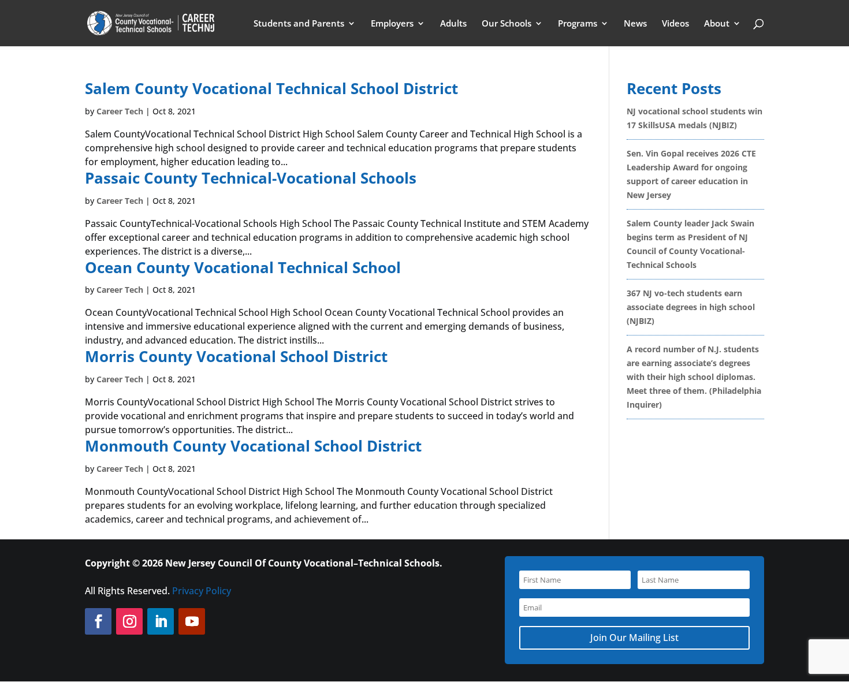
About (716, 24)
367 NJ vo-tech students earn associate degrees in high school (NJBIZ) (691, 307)
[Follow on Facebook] (98, 621)
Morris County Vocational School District (236, 356)
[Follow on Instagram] (129, 621)
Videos (675, 24)
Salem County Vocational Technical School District (271, 88)
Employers (392, 24)
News (635, 24)
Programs (577, 24)
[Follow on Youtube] (191, 621)
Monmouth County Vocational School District (253, 445)
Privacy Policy (201, 590)
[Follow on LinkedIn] (160, 621)
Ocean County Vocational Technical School (243, 267)
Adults (453, 24)
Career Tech (119, 111)
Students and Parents (299, 24)
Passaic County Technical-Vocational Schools (250, 177)
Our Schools (506, 24)
